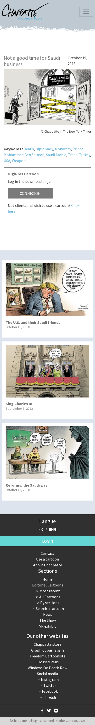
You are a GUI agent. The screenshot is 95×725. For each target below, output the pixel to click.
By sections (49, 602)
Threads (50, 697)
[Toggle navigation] (86, 12)
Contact (47, 553)
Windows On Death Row (47, 667)
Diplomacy (44, 148)
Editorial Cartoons (47, 585)
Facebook (50, 691)
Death (29, 148)
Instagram (50, 679)
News (47, 614)
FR (40, 529)
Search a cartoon (50, 608)
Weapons (19, 160)
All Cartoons (49, 596)
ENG (53, 529)
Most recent (50, 590)
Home (47, 579)
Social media (47, 673)
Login (47, 541)
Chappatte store (47, 644)
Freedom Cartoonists (47, 656)
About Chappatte (47, 564)
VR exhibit (47, 626)
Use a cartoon (47, 559)
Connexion (30, 193)
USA (7, 160)
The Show (47, 620)
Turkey (84, 154)
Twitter (49, 685)
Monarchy (63, 148)
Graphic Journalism (47, 650)
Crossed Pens (48, 661)
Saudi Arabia (56, 154)
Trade (72, 154)
